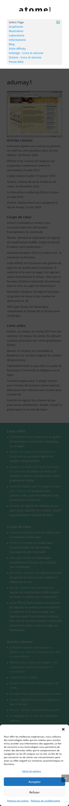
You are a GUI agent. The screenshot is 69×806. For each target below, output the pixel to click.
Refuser (34, 792)
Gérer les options (31, 771)
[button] (63, 729)
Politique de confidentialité (45, 800)
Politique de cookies (18, 800)
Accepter (35, 782)
